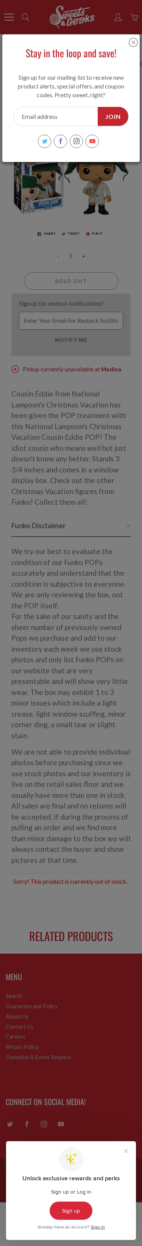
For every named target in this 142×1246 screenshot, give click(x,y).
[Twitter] (44, 141)
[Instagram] (76, 141)
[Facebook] (60, 141)
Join (113, 116)
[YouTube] (92, 141)
